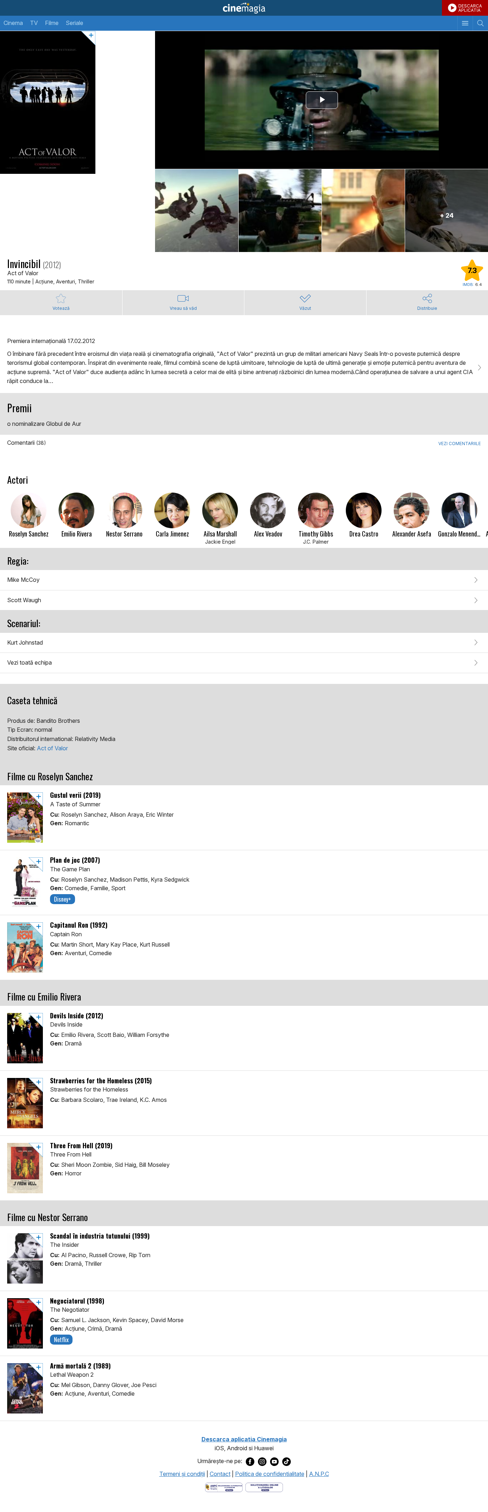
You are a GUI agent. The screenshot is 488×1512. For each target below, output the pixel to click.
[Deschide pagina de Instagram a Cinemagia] (262, 1461)
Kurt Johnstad (25, 642)
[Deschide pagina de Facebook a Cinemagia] (250, 1461)
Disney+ (62, 899)
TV (34, 22)
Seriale (74, 22)
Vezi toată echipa (29, 662)
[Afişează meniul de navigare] (465, 23)
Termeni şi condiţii (182, 1473)
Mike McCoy (23, 579)
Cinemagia (244, 8)
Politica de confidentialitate (269, 1473)
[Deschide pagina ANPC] (224, 1487)
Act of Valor (52, 748)
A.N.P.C (319, 1473)
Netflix (61, 1339)
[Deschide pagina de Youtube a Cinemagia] (274, 1461)
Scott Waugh (24, 600)
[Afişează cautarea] (480, 23)
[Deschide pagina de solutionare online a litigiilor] (264, 1487)
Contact (220, 1473)
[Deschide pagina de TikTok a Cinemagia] (286, 1461)
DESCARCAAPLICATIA (470, 8)
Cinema (13, 22)
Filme (52, 22)
